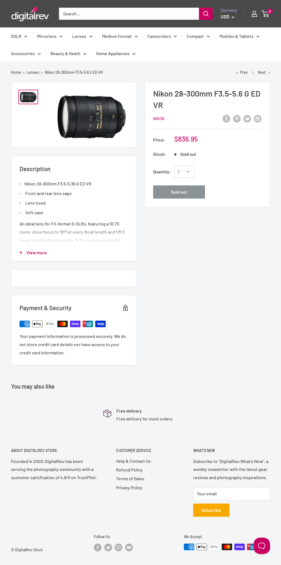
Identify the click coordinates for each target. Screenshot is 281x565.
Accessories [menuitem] (23, 53)
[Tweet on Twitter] (247, 118)
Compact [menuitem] (195, 36)
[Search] (206, 14)
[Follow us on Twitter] (108, 547)
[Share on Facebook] (226, 118)
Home (16, 72)
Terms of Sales (130, 478)
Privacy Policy (129, 487)
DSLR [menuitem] (16, 36)
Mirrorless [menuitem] (47, 36)
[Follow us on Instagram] (118, 547)
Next (262, 72)
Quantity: (162, 171)
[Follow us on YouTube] (129, 547)
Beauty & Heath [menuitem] (65, 53)
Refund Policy (129, 469)
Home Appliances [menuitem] (113, 53)
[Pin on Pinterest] (237, 118)
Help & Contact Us (133, 461)
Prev (244, 72)
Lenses (33, 72)
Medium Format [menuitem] (117, 36)
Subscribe (211, 510)
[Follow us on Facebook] (98, 547)
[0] (265, 13)
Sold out (179, 191)
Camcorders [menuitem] (159, 36)
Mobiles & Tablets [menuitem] (237, 36)
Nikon (158, 118)
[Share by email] (258, 118)
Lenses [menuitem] (79, 36)
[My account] (254, 14)
